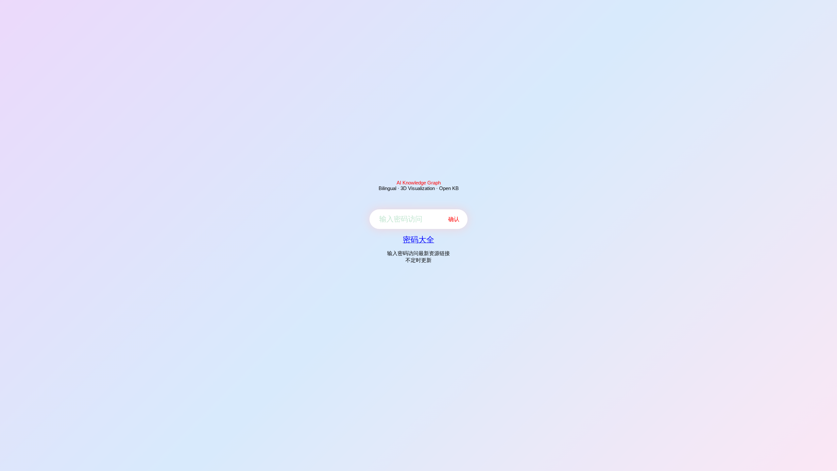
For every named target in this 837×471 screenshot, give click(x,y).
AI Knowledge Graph (419, 182)
